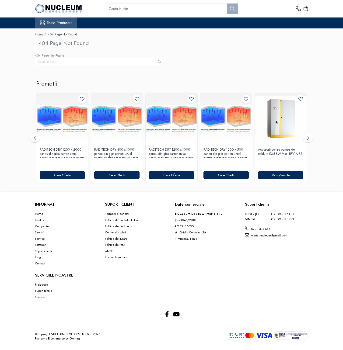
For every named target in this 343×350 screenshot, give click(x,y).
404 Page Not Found (62, 34)
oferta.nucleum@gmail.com (268, 235)
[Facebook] (167, 314)
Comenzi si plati (115, 232)
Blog (38, 257)
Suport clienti (43, 251)
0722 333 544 (260, 229)
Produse (40, 220)
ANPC (109, 251)
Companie (42, 226)
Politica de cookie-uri (118, 226)
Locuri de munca (116, 257)
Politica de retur (115, 245)
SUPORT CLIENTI (120, 204)
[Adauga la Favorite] (82, 99)
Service (40, 239)
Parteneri (40, 245)
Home (39, 214)
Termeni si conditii (117, 214)
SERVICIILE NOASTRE (54, 275)
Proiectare (41, 285)
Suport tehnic (43, 291)
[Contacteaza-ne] (298, 9)
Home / (41, 34)
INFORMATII (45, 204)
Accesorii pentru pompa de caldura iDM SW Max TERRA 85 (280, 151)
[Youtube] (176, 314)
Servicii (39, 232)
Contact (40, 263)
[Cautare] (232, 8)
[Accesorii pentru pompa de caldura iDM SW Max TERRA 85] (281, 119)
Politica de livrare (116, 239)
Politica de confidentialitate (122, 220)
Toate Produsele (60, 22)
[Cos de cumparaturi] (305, 9)
